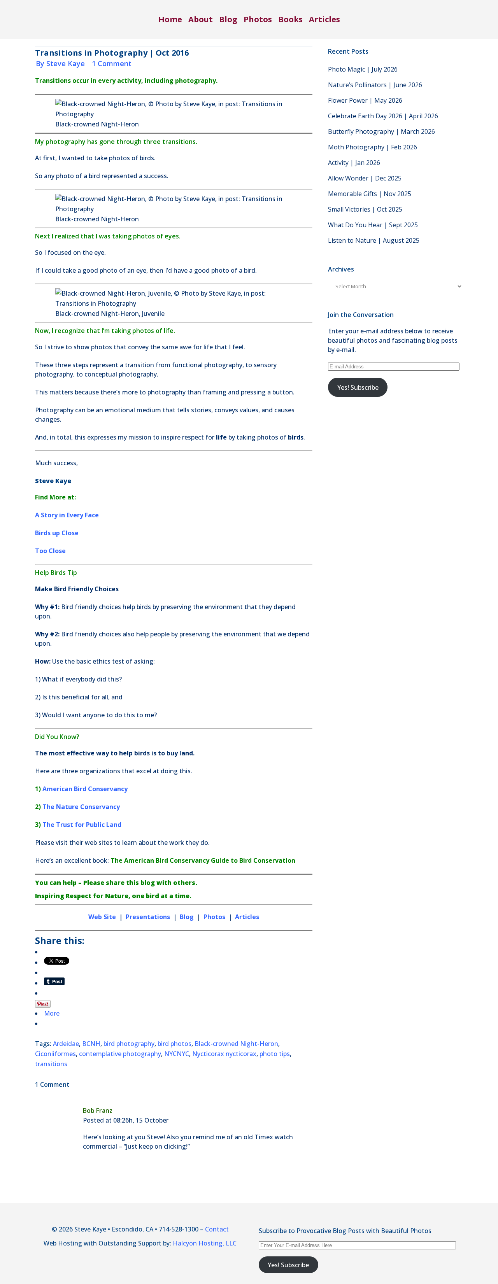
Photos (215, 917)
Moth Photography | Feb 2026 (372, 147)
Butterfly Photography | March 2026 (381, 131)
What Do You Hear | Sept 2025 (373, 225)
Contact (217, 1229)
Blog (187, 917)
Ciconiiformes (55, 1053)
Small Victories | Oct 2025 (365, 209)
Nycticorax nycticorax (224, 1053)
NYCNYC (176, 1053)
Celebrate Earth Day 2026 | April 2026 (383, 116)
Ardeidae (66, 1043)
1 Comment (112, 63)
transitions (51, 1064)
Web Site (102, 917)
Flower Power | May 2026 (365, 100)
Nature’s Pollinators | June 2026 (375, 85)
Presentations (148, 917)
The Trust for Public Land (81, 824)
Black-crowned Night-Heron (236, 1043)
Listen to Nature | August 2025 (373, 240)
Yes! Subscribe (358, 387)
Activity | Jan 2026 (354, 162)
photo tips (275, 1053)
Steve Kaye (65, 63)
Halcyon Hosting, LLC (205, 1243)
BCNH (91, 1043)
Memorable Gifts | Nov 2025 (369, 193)
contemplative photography (120, 1053)
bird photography (128, 1043)
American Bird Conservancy (85, 789)
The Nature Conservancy (81, 806)
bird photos (174, 1043)
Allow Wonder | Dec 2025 (365, 178)
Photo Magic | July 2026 (363, 69)
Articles (247, 917)
